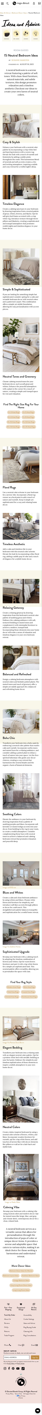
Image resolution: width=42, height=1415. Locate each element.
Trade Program (9, 1335)
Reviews (7, 1323)
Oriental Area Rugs (11, 996)
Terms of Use (20, 1364)
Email (33, 1345)
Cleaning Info (28, 1331)
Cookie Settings (28, 1319)
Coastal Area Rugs (28, 992)
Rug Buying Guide (29, 1327)
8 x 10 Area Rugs (13, 422)
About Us (7, 1319)
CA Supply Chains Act (29, 1394)
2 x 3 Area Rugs (13, 412)
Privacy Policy (11, 1364)
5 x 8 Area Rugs (28, 417)
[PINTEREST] (13, 1368)
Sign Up (35, 1357)
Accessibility (27, 1315)
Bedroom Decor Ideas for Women (21, 1271)
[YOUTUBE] (17, 1368)
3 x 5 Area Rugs (28, 412)
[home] (21, 5)
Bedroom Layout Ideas (10, 1275)
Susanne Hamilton (20, 60)
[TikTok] (23, 1368)
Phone (6, 1345)
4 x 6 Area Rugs (13, 417)
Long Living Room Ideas (21, 1290)
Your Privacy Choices (21, 1397)
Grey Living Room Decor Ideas (21, 1285)
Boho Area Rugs (29, 987)
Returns (7, 1331)
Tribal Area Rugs (13, 992)
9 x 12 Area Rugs (28, 422)
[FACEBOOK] (9, 1368)
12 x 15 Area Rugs (29, 427)
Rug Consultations (29, 1335)
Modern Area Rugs (13, 987)
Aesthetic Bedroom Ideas (30, 1275)
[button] (39, 3)
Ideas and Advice (29, 1323)
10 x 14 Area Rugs (13, 427)
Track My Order (9, 1315)
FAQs (6, 1327)
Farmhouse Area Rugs (29, 996)
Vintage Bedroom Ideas (21, 1280)
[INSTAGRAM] (5, 1368)
